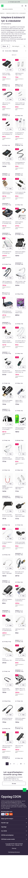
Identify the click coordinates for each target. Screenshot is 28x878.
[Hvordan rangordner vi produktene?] (3, 51)
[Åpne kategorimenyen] (25, 6)
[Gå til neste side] (24, 763)
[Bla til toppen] (24, 790)
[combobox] (14, 9)
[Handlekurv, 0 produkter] (22, 6)
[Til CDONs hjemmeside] (2, 6)
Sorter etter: (8, 51)
